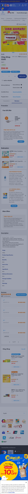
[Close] (26, 482)
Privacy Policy (11, 492)
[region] (14, 487)
